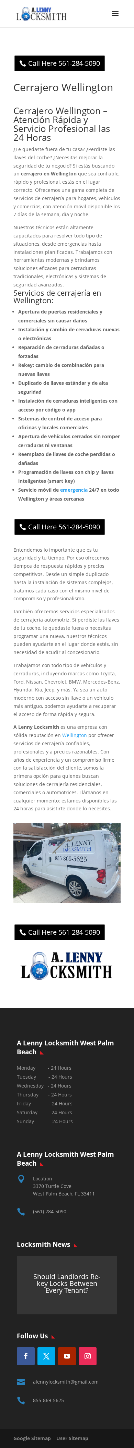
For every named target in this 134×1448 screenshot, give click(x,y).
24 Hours (62, 1121)
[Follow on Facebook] (26, 1356)
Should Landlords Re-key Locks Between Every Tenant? (66, 1283)
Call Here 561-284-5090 (64, 63)
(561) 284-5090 (49, 1211)
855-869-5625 (48, 1400)
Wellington (74, 735)
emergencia (74, 490)
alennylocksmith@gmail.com (66, 1381)
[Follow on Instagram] (88, 1356)
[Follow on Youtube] (67, 1356)
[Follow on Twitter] (46, 1356)
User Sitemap (72, 1438)
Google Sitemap (34, 1438)
